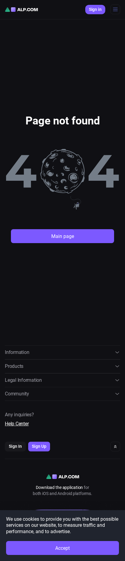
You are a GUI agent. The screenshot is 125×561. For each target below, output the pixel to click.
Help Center (17, 424)
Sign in (95, 9)
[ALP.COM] (21, 9)
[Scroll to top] (115, 446)
